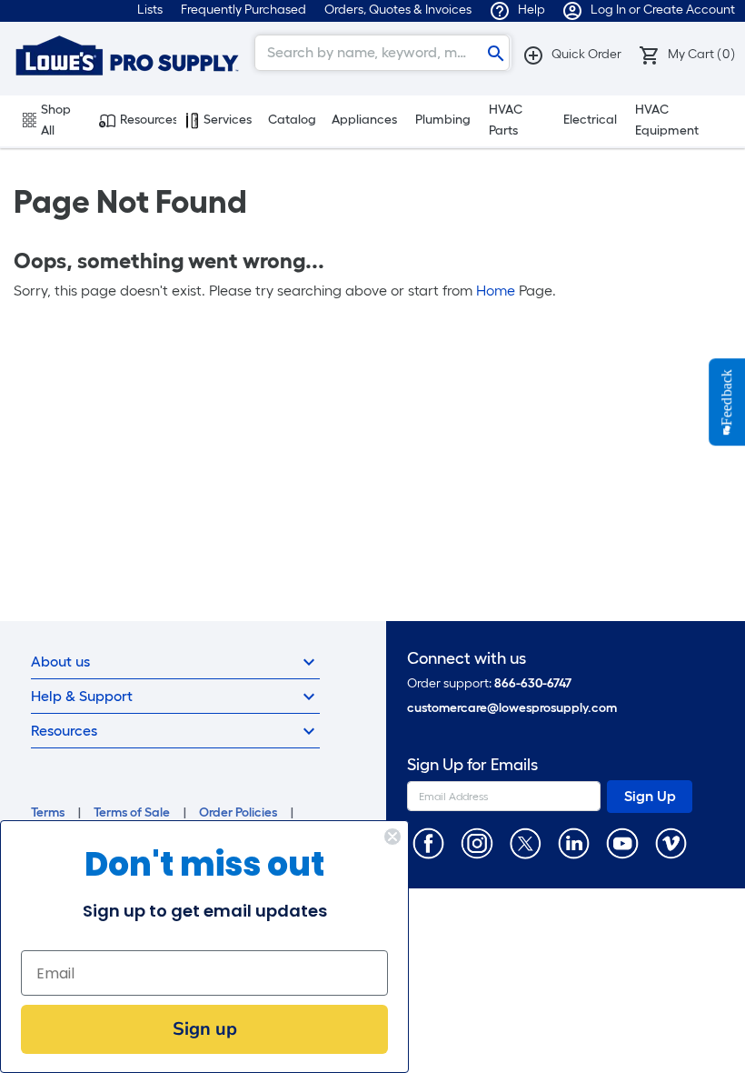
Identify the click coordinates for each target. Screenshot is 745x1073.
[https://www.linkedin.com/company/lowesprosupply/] (574, 842)
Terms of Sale (132, 812)
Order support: (489, 683)
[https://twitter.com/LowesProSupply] (525, 842)
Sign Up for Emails (472, 765)
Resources (148, 119)
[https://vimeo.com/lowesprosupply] (671, 842)
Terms (48, 812)
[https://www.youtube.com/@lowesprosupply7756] (622, 842)
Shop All (56, 120)
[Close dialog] (392, 836)
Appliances (364, 119)
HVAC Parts (505, 120)
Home (495, 290)
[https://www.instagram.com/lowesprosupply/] (476, 842)
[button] (572, 54)
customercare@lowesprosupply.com (512, 708)
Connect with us (466, 658)
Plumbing (443, 119)
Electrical (590, 119)
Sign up (205, 1029)
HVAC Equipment (667, 120)
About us (60, 661)
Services (228, 119)
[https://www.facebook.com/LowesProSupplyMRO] (428, 842)
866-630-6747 (532, 683)
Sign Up (650, 796)
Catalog (292, 119)
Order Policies (238, 812)
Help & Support (82, 696)
